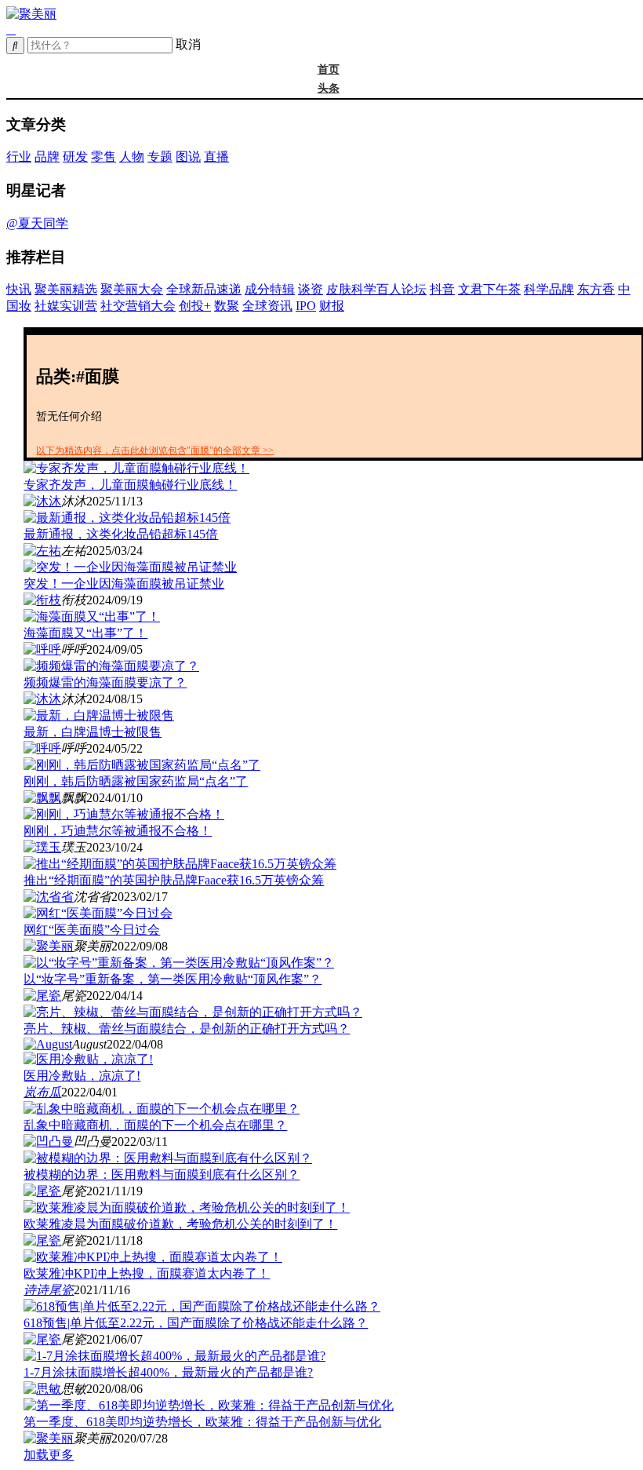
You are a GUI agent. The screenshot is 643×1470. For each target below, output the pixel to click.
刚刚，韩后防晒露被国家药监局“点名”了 (136, 781)
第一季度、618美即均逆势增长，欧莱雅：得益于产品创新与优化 (202, 1421)
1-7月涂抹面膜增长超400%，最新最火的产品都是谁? (168, 1372)
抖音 (442, 289)
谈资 (310, 289)
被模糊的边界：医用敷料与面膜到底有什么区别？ (162, 1174)
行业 (18, 156)
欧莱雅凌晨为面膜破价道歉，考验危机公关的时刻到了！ (180, 1224)
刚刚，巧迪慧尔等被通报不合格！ (118, 830)
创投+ (195, 305)
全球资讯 (267, 305)
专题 (160, 156)
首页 (329, 69)
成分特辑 (270, 289)
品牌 (47, 156)
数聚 (226, 305)
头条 (329, 88)
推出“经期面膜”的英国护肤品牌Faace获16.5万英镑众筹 (174, 880)
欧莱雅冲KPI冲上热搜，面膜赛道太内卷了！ (147, 1273)
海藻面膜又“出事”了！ (85, 633)
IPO (306, 305)
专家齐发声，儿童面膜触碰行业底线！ (130, 484)
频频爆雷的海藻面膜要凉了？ (105, 682)
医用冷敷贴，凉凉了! (82, 1075)
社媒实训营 (66, 305)
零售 (103, 156)
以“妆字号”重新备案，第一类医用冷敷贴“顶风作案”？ (173, 979)
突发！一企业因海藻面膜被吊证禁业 (124, 583)
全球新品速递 (204, 289)
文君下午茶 (489, 289)
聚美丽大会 (131, 289)
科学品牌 (549, 289)
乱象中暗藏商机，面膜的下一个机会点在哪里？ (155, 1125)
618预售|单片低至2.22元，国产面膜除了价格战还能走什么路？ (196, 1323)
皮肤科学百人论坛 (376, 289)
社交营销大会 (138, 305)
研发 (75, 156)
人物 (131, 156)
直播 (216, 156)
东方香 (596, 289)
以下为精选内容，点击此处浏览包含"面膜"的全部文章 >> (155, 450)
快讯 (18, 289)
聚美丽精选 (66, 289)
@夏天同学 (37, 223)
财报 (331, 305)
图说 (188, 156)
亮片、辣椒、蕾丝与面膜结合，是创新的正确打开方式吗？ (187, 1028)
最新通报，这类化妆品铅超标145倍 (121, 534)
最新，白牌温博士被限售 (93, 732)
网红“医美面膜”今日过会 (92, 929)
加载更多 (49, 1454)
